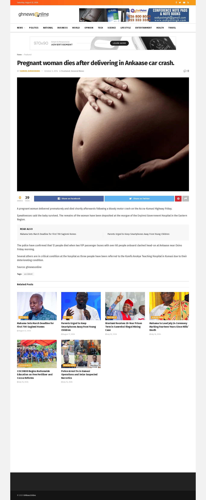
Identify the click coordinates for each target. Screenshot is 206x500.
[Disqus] (103, 427)
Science (112, 28)
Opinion (88, 28)
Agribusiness (25, 365)
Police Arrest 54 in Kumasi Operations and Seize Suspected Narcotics (79, 374)
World (76, 28)
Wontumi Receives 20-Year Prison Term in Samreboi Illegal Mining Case (123, 326)
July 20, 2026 (112, 334)
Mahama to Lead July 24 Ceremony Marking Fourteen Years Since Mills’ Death (169, 326)
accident (28, 274)
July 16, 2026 (156, 334)
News (20, 28)
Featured (28, 55)
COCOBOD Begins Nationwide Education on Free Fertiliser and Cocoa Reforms (34, 374)
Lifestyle (125, 28)
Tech (100, 28)
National (48, 28)
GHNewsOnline (29, 495)
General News (77, 71)
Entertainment (143, 28)
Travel (172, 28)
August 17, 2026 (69, 334)
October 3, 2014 (51, 71)
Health (160, 28)
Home (19, 55)
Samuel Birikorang (30, 71)
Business (62, 28)
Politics (33, 28)
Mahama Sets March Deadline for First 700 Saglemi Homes (48, 234)
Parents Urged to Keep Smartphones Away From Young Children (138, 234)
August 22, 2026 (24, 331)
